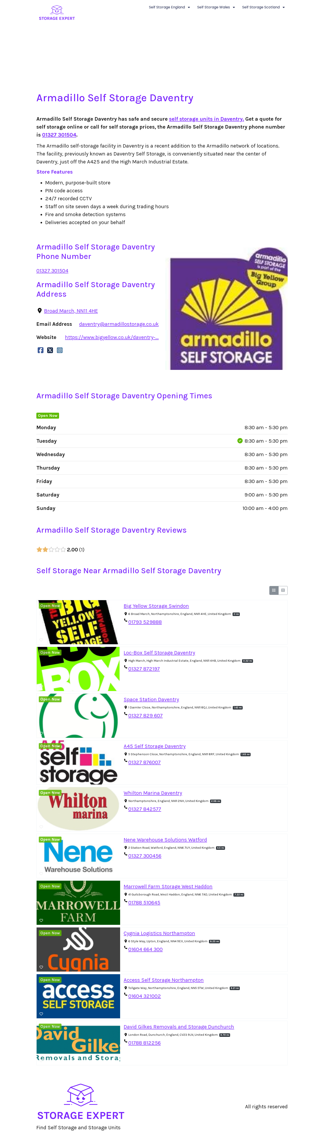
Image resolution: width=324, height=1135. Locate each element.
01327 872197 (144, 669)
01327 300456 (144, 856)
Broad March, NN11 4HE (71, 311)
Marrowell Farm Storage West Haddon (168, 886)
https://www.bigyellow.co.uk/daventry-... (112, 337)
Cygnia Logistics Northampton (159, 933)
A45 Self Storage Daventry (155, 746)
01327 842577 (144, 809)
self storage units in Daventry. (206, 119)
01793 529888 (145, 622)
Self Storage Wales (213, 7)
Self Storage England (167, 7)
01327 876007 (144, 762)
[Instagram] (60, 350)
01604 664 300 (145, 949)
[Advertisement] (162, 58)
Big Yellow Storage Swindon (156, 606)
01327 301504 (59, 135)
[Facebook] (40, 350)
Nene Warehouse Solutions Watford (165, 840)
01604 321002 (144, 996)
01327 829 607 (145, 715)
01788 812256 (144, 1043)
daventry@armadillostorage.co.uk (119, 324)
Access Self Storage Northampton (164, 980)
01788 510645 (144, 902)
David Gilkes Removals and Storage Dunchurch (179, 1027)
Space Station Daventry (151, 699)
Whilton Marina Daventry (153, 793)
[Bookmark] (41, 640)
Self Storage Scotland (261, 7)
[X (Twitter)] (50, 350)
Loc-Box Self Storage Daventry (159, 653)
